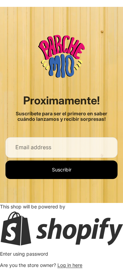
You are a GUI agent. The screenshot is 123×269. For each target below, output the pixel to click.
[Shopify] (61, 228)
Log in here (69, 265)
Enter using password (24, 254)
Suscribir (61, 169)
